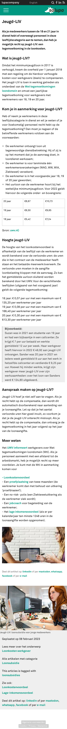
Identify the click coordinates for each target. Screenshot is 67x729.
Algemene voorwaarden (33, 722)
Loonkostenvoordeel (15, 687)
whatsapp (56, 571)
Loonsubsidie (10, 663)
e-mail (23, 576)
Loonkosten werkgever (16, 651)
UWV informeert (17, 447)
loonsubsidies (11, 675)
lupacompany (10, 2)
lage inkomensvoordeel (24, 512)
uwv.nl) (14, 230)
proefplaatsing (18, 482)
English (33, 2)
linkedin (27, 571)
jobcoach (15, 503)
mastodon (44, 571)
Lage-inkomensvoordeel (17, 693)
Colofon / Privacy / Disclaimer (33, 726)
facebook (7, 576)
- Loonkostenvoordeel (16, 477)
